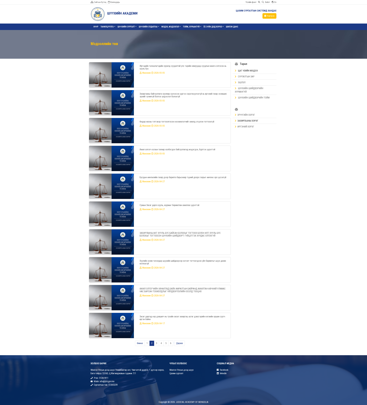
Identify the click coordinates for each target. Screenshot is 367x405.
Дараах (179, 343)
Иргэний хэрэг (245, 126)
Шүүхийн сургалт (126, 27)
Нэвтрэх (271, 15)
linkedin (223, 373)
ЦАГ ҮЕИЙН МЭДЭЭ (247, 70)
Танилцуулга (107, 27)
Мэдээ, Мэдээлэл (170, 27)
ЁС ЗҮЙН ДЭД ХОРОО (213, 27)
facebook (224, 370)
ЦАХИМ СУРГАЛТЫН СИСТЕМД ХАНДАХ (256, 10)
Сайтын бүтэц (100, 2)
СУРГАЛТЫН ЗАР (245, 76)
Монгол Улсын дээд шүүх (181, 370)
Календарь (115, 2)
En (275, 2)
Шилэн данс (232, 27)
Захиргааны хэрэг (247, 120)
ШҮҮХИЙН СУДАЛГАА (148, 27)
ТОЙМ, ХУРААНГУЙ (191, 27)
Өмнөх (140, 343)
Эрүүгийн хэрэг (246, 115)
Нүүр (95, 27)
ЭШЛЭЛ (241, 82)
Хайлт (267, 2)
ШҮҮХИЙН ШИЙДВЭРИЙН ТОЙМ (253, 97)
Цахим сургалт (176, 373)
